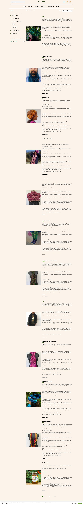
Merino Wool (15, 27)
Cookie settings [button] (74, 503)
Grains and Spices (15, 15)
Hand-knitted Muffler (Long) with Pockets (49, 260)
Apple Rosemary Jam (46, 462)
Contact (57, 6)
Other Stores (43, 6)
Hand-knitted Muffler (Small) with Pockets (49, 341)
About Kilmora (50, 6)
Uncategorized (14, 33)
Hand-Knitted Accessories (17, 21)
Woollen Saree (15, 29)
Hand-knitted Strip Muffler (46, 421)
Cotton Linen (15, 26)
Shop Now (29, 6)
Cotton (14, 24)
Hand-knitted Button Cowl (47, 56)
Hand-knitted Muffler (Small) (47, 300)
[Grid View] (59, 10)
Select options (45, 93)
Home (24, 6)
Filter (24, 41)
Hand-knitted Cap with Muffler (47, 138)
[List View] (60, 10)
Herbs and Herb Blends (15, 30)
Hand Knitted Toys (16, 18)
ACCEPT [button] (80, 503)
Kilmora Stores (36, 6)
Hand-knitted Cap (45, 97)
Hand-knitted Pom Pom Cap (47, 381)
